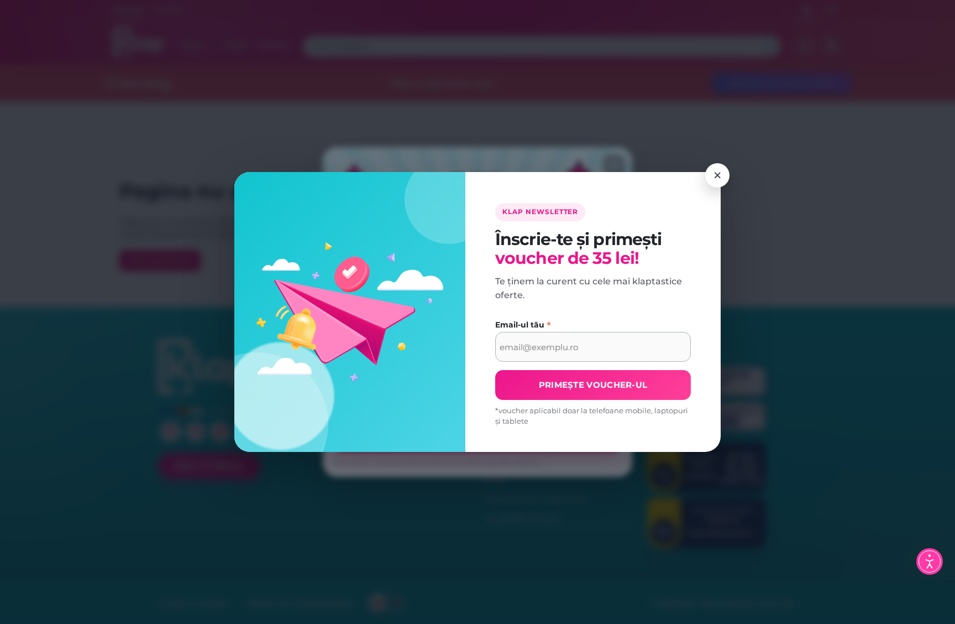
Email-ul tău (523, 325)
